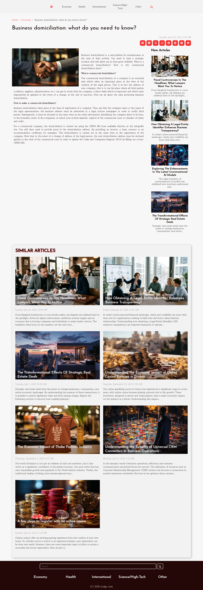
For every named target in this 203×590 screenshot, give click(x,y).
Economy (66, 6)
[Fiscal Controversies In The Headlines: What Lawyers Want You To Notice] (169, 66)
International (99, 6)
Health (82, 6)
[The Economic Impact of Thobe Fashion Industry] (57, 429)
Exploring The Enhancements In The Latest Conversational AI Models (170, 171)
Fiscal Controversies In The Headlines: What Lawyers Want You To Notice (170, 83)
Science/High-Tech (120, 6)
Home (15, 20)
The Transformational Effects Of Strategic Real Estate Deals (170, 218)
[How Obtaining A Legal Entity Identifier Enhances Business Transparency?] (169, 110)
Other (138, 6)
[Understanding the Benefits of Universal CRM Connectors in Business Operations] (145, 429)
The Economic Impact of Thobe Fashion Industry (54, 447)
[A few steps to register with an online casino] (57, 503)
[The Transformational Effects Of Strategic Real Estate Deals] (169, 202)
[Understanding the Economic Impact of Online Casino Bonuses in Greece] (145, 355)
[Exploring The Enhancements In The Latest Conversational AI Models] (169, 155)
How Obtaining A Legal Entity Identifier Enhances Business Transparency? (169, 127)
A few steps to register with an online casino (51, 521)
